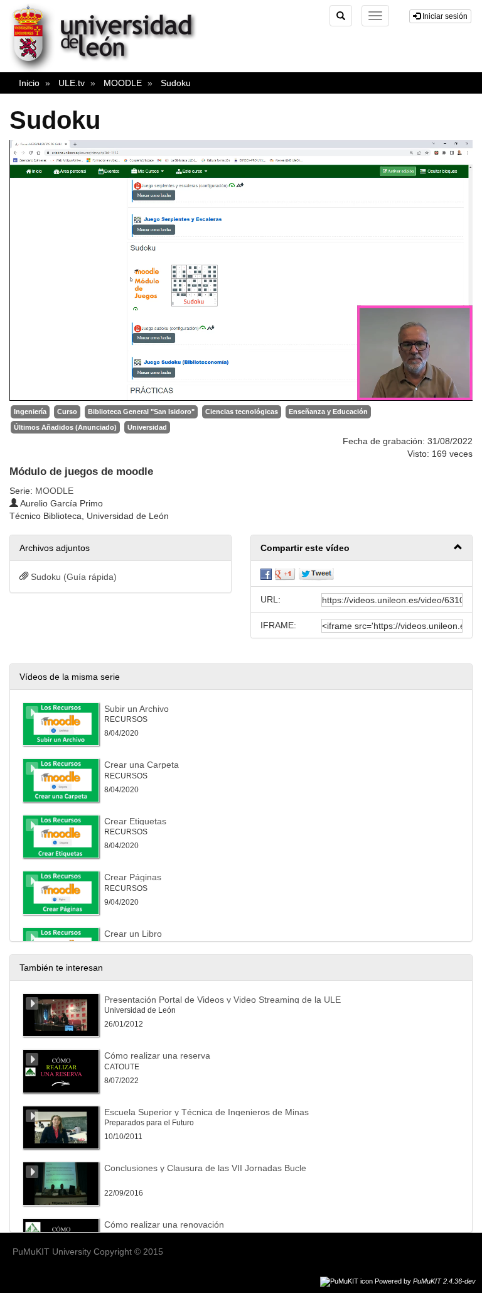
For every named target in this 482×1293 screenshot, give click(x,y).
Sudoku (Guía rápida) (74, 577)
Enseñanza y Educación (328, 411)
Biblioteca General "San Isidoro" (141, 411)
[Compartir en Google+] (285, 574)
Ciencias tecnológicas (241, 411)
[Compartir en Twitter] (316, 574)
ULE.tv (71, 83)
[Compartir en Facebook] (266, 574)
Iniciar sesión (444, 16)
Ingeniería (30, 411)
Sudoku (176, 83)
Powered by (425, 1281)
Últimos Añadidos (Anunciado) (65, 427)
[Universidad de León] (108, 69)
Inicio (29, 83)
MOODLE (123, 83)
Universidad (147, 427)
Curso (67, 411)
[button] (361, 548)
